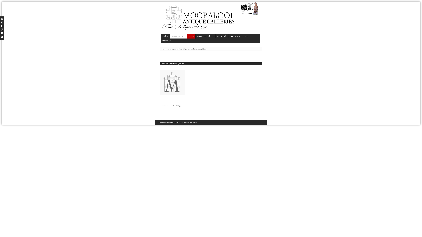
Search (191, 36)
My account (166, 41)
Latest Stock (221, 36)
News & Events (235, 36)
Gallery (165, 36)
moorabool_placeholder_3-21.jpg (176, 49)
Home (164, 49)
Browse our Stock (203, 36)
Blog (246, 36)
